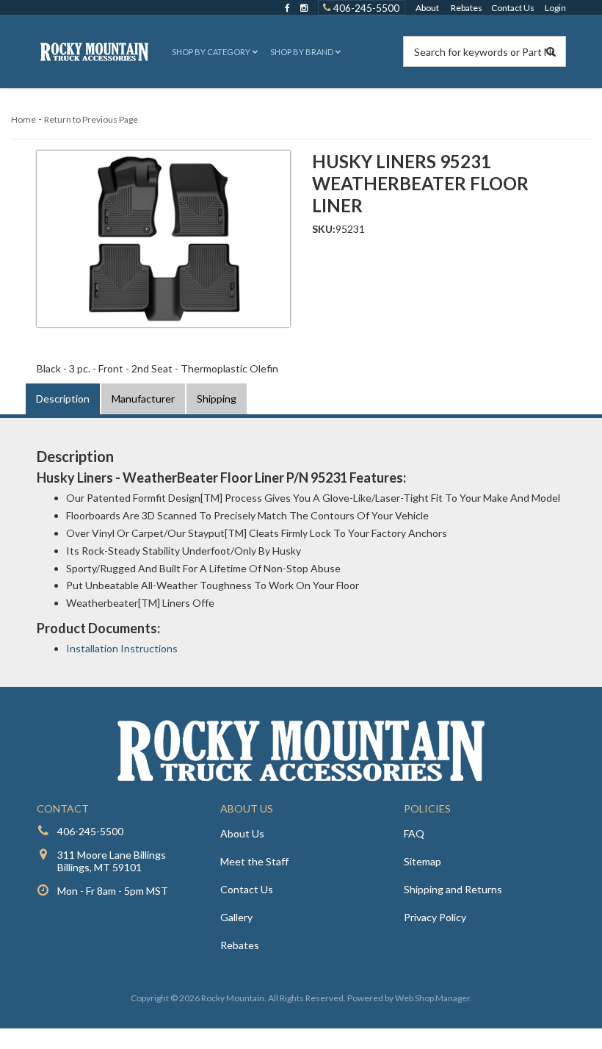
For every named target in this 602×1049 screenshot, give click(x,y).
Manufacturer (143, 398)
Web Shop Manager (432, 997)
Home (23, 119)
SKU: (324, 229)
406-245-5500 (365, 7)
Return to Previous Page (91, 119)
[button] (213, 52)
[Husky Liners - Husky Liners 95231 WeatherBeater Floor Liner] (163, 239)
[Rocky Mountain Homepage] (95, 51)
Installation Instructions (122, 648)
